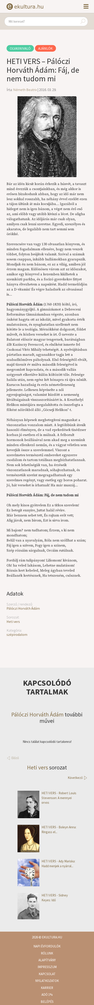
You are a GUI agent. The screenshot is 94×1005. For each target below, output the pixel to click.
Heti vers (13, 621)
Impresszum (47, 967)
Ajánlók (45, 48)
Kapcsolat (47, 974)
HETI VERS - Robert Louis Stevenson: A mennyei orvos (59, 798)
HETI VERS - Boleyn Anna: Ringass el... (59, 829)
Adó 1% (47, 994)
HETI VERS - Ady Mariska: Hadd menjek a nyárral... (58, 863)
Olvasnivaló (20, 48)
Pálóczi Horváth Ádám (23, 608)
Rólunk (47, 953)
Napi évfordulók (47, 946)
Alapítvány (47, 960)
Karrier (47, 988)
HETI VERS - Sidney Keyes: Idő (55, 897)
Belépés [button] (47, 1002)
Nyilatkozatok (47, 981)
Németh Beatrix (25, 89)
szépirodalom (17, 634)
